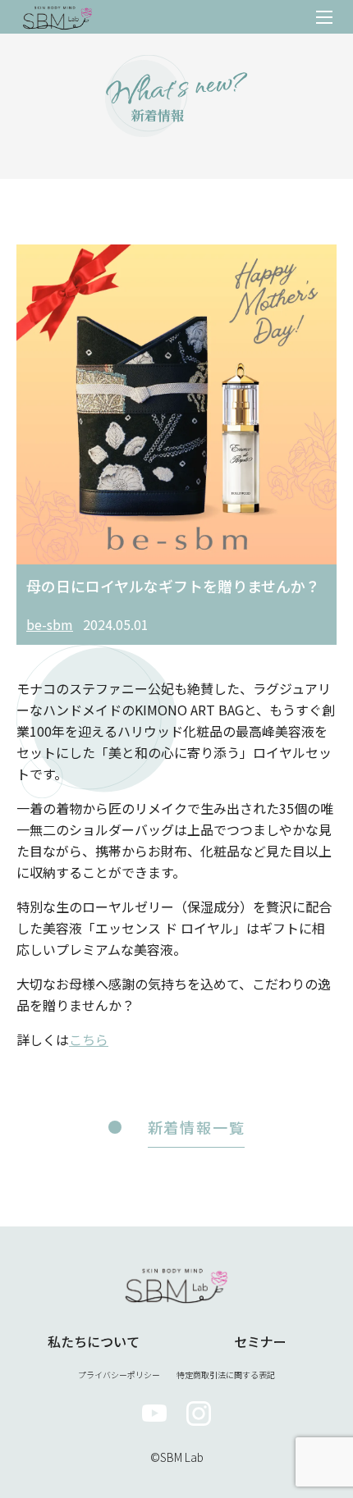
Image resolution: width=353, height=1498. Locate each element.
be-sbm (49, 624)
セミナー (260, 1341)
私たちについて (94, 1341)
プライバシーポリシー (119, 1374)
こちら (88, 1039)
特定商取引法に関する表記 (225, 1374)
